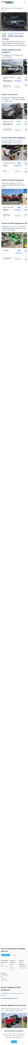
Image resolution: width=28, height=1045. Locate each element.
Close (14, 1041)
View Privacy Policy (17, 1037)
